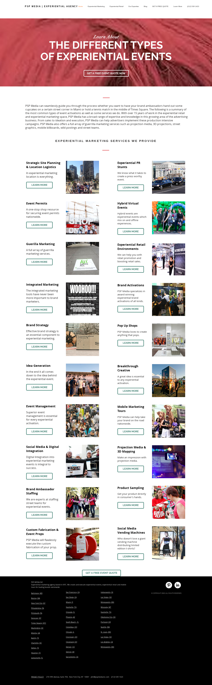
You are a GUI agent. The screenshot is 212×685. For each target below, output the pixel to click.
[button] (178, 6)
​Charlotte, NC (36, 643)
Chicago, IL (70, 632)
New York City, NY (38, 603)
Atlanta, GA (35, 633)
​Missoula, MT (106, 607)
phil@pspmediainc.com (100, 677)
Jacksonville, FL (37, 658)
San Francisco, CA (73, 592)
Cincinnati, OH (71, 637)
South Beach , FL (72, 622)
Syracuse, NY (36, 618)
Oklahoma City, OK (108, 617)
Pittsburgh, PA (36, 613)
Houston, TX (36, 653)
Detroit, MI (70, 652)
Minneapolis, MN (107, 602)
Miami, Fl (69, 602)
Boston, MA (35, 598)
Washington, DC (37, 628)
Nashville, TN (71, 607)
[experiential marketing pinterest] (169, 585)
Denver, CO (70, 647)
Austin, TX (35, 638)
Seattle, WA (105, 627)
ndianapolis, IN (107, 592)
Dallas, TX (35, 648)
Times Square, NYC (38, 623)
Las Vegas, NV (106, 597)
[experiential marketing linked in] (177, 585)
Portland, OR (106, 622)
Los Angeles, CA (107, 642)
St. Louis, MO (106, 632)
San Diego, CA (71, 597)
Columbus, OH (71, 627)
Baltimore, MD (36, 593)
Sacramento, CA (72, 657)
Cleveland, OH (71, 642)
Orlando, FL (70, 612)
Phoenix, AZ (70, 617)
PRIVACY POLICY (37, 677)
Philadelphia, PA (37, 608)
